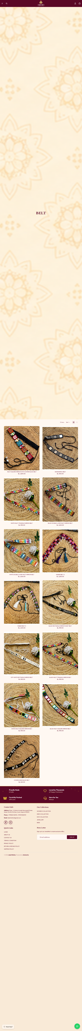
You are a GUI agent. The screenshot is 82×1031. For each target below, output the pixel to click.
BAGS (38, 822)
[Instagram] (10, 822)
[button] (68, 422)
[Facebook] (5, 822)
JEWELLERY (40, 820)
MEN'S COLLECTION (42, 814)
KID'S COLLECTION (42, 817)
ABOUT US (7, 834)
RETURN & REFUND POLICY (12, 846)
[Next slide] (75, 448)
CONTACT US (8, 837)
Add (76, 518)
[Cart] (79, 3)
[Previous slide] (45, 448)
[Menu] (2, 3)
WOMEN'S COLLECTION (44, 811)
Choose (76, 467)
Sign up (72, 837)
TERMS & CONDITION (10, 840)
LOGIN (6, 832)
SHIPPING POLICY (9, 849)
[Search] (6, 3)
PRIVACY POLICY (8, 843)
